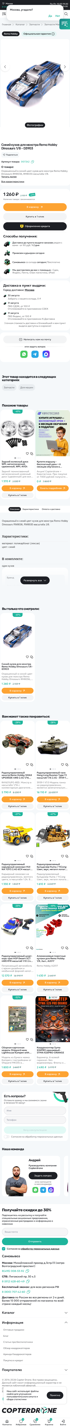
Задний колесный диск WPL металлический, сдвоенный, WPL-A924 (15, 464)
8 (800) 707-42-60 (13, 1291)
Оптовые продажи (13, 1329)
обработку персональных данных (40, 1248)
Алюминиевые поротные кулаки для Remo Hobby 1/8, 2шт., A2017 (51, 958)
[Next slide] (64, 66)
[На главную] (35, 1410)
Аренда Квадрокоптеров (17, 1354)
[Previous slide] (5, 66)
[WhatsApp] (24, 357)
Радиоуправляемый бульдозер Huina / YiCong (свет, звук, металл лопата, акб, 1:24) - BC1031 (52, 867)
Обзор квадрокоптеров (16, 1348)
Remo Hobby (11, 33)
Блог (5, 1335)
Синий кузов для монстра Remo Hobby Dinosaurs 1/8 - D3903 (17, 666)
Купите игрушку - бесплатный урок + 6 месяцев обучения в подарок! (49, 464)
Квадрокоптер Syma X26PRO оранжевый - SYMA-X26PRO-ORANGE (50, 1050)
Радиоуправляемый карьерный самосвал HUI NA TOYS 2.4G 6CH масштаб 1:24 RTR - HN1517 (17, 867)
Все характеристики (12, 181)
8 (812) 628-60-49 (13, 1281)
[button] (15, 458)
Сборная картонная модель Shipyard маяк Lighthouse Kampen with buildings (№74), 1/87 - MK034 (15, 1050)
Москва (29, 289)
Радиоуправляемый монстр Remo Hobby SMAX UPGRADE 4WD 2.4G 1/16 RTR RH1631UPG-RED (17, 775)
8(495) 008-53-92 (13, 1271)
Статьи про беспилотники (18, 1341)
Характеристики (30, 509)
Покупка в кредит (13, 1360)
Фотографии (35, 125)
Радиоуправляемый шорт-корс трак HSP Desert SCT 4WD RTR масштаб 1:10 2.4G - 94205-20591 (17, 958)
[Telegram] (35, 357)
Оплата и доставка (51, 509)
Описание (15, 509)
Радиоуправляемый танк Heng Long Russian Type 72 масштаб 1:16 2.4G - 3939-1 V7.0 (52, 775)
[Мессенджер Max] (46, 357)
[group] (35, 85)
